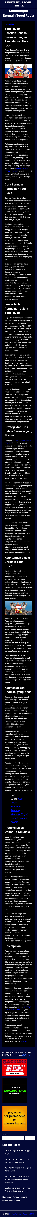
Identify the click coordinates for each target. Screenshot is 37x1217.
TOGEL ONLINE (9, 24)
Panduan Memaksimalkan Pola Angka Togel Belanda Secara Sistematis (17, 1179)
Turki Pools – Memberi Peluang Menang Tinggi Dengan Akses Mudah (19, 810)
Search (5, 1134)
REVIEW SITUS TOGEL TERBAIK (21, 1214)
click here (26, 1055)
